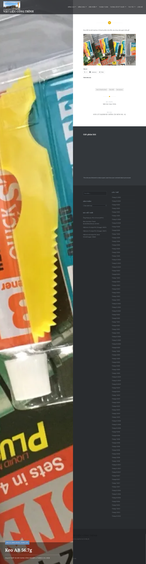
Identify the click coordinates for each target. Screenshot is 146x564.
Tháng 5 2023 (116, 285)
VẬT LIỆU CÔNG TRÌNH (18, 11)
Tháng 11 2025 (116, 197)
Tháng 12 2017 (116, 464)
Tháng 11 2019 (116, 380)
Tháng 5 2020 (116, 358)
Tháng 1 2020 (116, 373)
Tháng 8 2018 (116, 435)
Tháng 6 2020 (116, 355)
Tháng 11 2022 (116, 307)
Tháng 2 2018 (116, 457)
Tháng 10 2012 (116, 516)
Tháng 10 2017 (116, 472)
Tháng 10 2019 (116, 384)
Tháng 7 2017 (116, 483)
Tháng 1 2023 (116, 300)
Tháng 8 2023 (116, 274)
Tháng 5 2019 (116, 402)
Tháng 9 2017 (116, 475)
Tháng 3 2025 (116, 208)
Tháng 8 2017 (116, 479)
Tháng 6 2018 (116, 443)
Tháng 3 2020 (116, 366)
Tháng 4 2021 (116, 325)
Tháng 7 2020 (116, 351)
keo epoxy (120, 89)
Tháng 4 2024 (116, 245)
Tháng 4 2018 (116, 450)
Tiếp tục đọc (73, 558)
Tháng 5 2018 (116, 446)
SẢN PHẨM (92, 7)
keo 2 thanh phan (101, 89)
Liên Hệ (140, 7)
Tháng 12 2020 (116, 336)
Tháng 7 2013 (116, 508)
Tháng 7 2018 (116, 439)
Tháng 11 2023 (116, 263)
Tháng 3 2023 (116, 292)
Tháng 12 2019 (116, 377)
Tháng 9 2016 (116, 501)
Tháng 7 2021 (116, 322)
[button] (104, 50)
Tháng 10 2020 (116, 344)
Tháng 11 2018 (116, 424)
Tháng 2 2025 (116, 212)
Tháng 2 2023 (116, 296)
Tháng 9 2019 (116, 388)
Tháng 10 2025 (116, 201)
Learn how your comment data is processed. (118, 177)
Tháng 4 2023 (116, 289)
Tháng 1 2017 (116, 486)
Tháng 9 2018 (116, 432)
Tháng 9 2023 (116, 270)
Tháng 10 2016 (116, 497)
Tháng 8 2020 (116, 347)
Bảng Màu (81, 7)
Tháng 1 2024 (116, 256)
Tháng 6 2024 (116, 237)
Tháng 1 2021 (116, 333)
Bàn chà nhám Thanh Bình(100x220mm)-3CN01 (91, 222)
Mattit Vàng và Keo (13, 542)
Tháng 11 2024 (116, 219)
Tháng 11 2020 (116, 340)
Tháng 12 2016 (116, 490)
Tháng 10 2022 (116, 311)
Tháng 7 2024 (116, 234)
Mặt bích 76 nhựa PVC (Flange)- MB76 (94, 227)
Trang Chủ (24, 542)
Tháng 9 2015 (116, 505)
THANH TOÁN (103, 7)
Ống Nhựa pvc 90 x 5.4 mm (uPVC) (93, 218)
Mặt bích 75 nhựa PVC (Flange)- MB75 (94, 231)
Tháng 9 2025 (116, 204)
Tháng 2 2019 (116, 413)
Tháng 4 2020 (116, 362)
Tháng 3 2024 (116, 248)
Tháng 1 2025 (116, 215)
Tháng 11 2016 (116, 494)
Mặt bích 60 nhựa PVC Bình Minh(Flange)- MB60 (91, 236)
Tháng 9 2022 (116, 314)
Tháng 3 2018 (116, 454)
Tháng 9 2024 (116, 226)
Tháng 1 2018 (116, 461)
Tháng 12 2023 (116, 259)
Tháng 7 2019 (116, 395)
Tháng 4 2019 (116, 406)
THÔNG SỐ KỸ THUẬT (117, 7)
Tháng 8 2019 (116, 391)
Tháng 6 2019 (116, 399)
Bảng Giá (71, 7)
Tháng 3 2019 (116, 410)
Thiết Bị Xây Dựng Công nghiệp (22, 558)
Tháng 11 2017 (116, 468)
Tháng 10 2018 (116, 428)
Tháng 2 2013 (116, 512)
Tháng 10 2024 (116, 223)
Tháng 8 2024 (116, 230)
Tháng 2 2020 (116, 369)
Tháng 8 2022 (116, 318)
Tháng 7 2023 (116, 278)
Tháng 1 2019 (116, 417)
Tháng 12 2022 (116, 303)
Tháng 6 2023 (116, 281)
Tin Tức (131, 7)
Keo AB (111, 89)
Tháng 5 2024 (116, 241)
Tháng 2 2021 (116, 329)
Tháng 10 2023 (116, 267)
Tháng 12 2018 (116, 421)
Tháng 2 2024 (116, 252)
